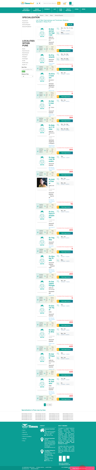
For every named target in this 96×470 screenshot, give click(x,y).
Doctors (41, 15)
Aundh (23, 60)
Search (23, 71)
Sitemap (24, 438)
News (83, 9)
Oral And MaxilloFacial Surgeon (51, 86)
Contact (42, 425)
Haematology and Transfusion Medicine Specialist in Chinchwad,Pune (27, 413)
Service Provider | (35, 468)
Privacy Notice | (41, 467)
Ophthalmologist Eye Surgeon (51, 141)
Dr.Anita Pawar (52, 181)
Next (50, 404)
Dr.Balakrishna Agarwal (52, 32)
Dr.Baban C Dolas (51, 127)
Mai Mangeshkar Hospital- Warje (52, 169)
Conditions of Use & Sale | (29, 467)
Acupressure (25, 20)
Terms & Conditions (27, 436)
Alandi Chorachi (25, 50)
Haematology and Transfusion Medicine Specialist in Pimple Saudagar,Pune (68, 413)
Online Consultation (37, 9)
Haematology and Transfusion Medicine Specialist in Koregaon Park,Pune (41, 418)
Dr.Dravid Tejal (51, 307)
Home (24, 430)
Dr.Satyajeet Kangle (52, 283)
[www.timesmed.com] (37, 15)
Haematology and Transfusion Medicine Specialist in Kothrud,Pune (55, 416)
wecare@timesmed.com (64, 464)
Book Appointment (66, 50)
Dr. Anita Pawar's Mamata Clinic (51, 201)
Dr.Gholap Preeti (52, 258)
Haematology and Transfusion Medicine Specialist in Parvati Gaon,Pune (55, 413)
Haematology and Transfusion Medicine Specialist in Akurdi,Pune (41, 415)
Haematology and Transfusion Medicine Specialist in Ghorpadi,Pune (41, 416)
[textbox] (50, 3)
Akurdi (23, 49)
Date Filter (24, 67)
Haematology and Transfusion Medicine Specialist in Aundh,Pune (55, 419)
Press (24, 440)
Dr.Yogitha (51, 238)
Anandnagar (25, 58)
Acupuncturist (25, 22)
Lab (55, 9)
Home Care (60, 9)
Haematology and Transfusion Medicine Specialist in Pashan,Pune (68, 419)
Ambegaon (24, 56)
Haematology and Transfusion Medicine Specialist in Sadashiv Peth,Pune (27, 418)
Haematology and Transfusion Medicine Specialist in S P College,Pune (27, 419)
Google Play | (26, 468)
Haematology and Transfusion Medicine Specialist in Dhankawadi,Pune (68, 415)
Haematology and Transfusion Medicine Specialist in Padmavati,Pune (27, 416)
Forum (76, 9)
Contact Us (25, 434)
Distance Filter (25, 74)
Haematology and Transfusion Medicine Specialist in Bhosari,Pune (55, 415)
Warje (51, 15)
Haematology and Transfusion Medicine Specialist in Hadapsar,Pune (41, 413)
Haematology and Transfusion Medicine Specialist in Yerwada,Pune (27, 415)
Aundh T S (24, 64)
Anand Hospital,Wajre (51, 64)
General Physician (26, 24)
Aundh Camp (25, 62)
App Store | (49, 467)
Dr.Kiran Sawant (52, 75)
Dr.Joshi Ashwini (51, 381)
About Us (25, 432)
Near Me (70, 24)
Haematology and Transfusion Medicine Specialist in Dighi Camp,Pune (41, 419)
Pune (47, 15)
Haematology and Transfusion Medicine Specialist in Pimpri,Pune (68, 418)
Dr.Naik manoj (51, 103)
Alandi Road (25, 54)
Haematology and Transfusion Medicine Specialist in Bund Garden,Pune (68, 416)
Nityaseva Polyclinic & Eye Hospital (52, 147)
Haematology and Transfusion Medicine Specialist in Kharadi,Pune (55, 418)
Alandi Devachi (25, 52)
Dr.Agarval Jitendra (52, 159)
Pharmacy (47, 9)
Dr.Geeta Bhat (51, 332)
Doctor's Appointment (26, 9)
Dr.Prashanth (51, 56)
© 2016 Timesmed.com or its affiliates (67, 468)
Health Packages (68, 9)
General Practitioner (26, 26)
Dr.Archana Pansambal (52, 214)
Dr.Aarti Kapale (52, 356)
